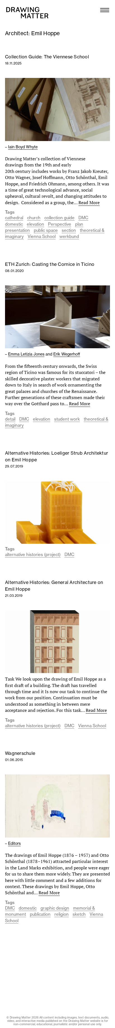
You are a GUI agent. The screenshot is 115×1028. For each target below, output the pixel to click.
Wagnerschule (20, 753)
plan (79, 224)
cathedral (14, 217)
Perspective (59, 224)
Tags (10, 212)
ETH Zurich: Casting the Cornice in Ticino (49, 264)
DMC (83, 217)
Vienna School (42, 236)
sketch (79, 914)
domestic (14, 224)
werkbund (69, 236)
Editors (14, 843)
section (69, 230)
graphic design (54, 908)
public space (46, 230)
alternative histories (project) (33, 554)
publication (40, 914)
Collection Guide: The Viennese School (47, 56)
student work (67, 419)
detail (10, 419)
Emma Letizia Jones (26, 354)
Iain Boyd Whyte (23, 146)
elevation (35, 224)
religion (61, 914)
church (33, 217)
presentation (17, 230)
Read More (89, 202)
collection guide (59, 217)
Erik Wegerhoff (66, 354)
